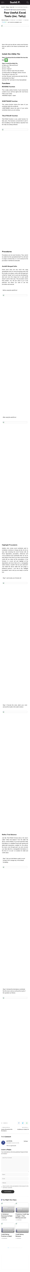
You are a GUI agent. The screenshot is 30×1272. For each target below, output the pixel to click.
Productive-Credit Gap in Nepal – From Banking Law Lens (22, 1216)
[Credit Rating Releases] (22, 1228)
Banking (5, 1207)
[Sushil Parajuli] (15, 1250)
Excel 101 (8, 9)
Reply (26, 1141)
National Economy (8, 1211)
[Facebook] (2, 22)
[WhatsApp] (6, 22)
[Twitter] (4, 22)
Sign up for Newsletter (15, 1265)
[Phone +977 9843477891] (17, 1250)
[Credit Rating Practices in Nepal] (7, 1228)
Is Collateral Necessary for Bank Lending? (6, 1216)
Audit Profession (7, 1228)
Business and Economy (9, 1208)
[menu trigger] (3, 2)
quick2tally (9, 1141)
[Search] (27, 2)
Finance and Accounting (19, 9)
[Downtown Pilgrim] (12, 1250)
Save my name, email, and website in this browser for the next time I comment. (15, 1186)
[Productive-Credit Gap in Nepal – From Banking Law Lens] (22, 1207)
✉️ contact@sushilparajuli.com (15, 1247)
